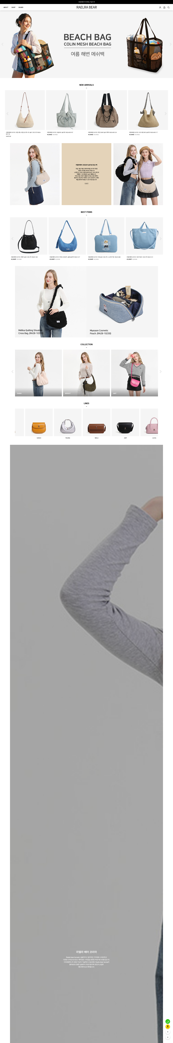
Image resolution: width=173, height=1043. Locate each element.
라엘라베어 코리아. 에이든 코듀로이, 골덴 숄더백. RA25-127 (65, 257)
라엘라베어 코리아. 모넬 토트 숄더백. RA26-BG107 (60, 132)
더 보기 (86, 183)
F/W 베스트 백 (86, 2)
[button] (170, 44)
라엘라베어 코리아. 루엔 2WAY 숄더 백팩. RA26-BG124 (102, 132)
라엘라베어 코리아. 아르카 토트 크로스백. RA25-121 (140, 257)
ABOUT (6, 7)
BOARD (21, 7)
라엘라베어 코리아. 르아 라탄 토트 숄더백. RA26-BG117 (143, 132)
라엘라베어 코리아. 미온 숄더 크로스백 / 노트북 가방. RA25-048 (104, 257)
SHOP (13, 7)
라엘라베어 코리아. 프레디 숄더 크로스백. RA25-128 (24, 257)
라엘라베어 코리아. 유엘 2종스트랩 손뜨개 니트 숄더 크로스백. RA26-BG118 (23, 133)
